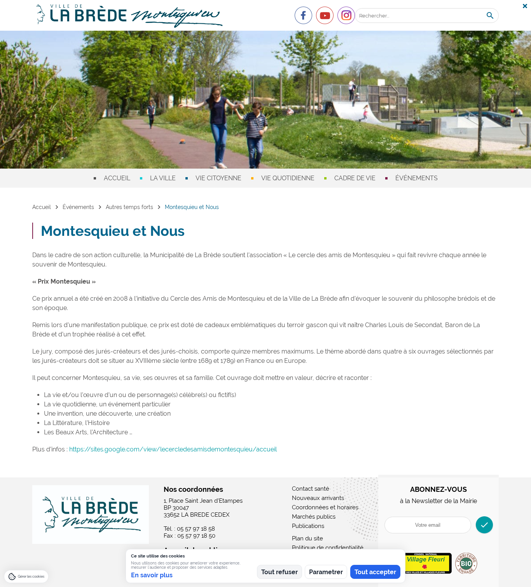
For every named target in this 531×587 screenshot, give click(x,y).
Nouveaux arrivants (318, 498)
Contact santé (310, 488)
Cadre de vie (355, 178)
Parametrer (326, 572)
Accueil (117, 178)
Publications (308, 526)
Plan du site (307, 538)
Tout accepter (375, 572)
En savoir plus (152, 575)
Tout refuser (279, 572)
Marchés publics (313, 516)
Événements (416, 178)
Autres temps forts (129, 207)
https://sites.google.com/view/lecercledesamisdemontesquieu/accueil (173, 449)
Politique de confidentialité (327, 547)
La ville (163, 178)
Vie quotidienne (287, 178)
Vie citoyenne (218, 178)
